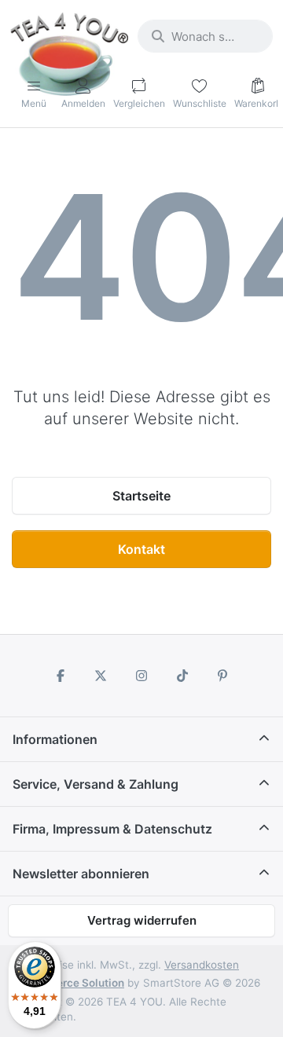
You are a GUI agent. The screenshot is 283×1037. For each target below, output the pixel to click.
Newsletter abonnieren (81, 873)
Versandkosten (201, 964)
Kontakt (141, 549)
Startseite (141, 496)
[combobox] (205, 36)
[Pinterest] (222, 675)
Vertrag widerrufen (142, 920)
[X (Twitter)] (101, 675)
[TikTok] (182, 675)
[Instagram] (141, 675)
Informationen (55, 739)
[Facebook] (60, 675)
